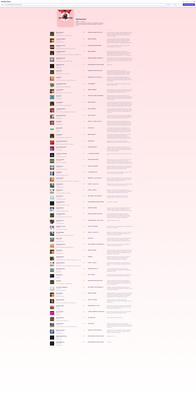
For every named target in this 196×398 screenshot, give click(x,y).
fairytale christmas (60, 207)
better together (59, 127)
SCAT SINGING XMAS (91, 317)
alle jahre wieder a (60, 32)
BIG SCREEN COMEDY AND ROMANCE (94, 45)
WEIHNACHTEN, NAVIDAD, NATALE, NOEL (95, 32)
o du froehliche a (59, 102)
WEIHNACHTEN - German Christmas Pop (95, 77)
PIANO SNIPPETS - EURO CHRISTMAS (94, 195)
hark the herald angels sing (61, 141)
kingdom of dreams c (60, 330)
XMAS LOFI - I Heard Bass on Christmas (95, 121)
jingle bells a (58, 77)
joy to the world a (59, 89)
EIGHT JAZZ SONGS (91, 274)
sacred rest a (59, 121)
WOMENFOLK (90, 256)
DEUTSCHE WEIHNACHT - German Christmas (95, 220)
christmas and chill (60, 305)
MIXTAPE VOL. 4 (91, 238)
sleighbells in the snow (60, 226)
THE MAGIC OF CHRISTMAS (93, 226)
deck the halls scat (60, 317)
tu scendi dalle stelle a (60, 213)
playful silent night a (60, 299)
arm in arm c (58, 95)
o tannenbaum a (59, 134)
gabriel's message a (60, 256)
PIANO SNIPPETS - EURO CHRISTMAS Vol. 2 (96, 287)
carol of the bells (59, 311)
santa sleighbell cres (60, 342)
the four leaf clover (60, 159)
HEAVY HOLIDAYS (91, 323)
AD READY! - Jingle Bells (92, 262)
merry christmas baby (60, 268)
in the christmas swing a (61, 83)
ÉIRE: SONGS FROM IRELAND (93, 159)
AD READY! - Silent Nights (92, 299)
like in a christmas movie (61, 147)
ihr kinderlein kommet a (60, 51)
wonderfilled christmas (60, 58)
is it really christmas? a (61, 108)
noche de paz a (59, 70)
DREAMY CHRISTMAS (91, 51)
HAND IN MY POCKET (91, 115)
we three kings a (59, 293)
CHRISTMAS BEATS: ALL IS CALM (94, 305)
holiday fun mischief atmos (61, 336)
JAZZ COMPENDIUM (91, 83)
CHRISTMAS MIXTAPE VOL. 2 (93, 268)
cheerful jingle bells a (60, 262)
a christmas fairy (59, 184)
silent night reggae (60, 232)
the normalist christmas (61, 115)
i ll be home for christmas (61, 153)
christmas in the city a (60, 45)
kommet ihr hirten (59, 220)
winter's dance (59, 238)
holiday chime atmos (60, 64)
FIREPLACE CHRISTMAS (92, 89)
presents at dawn (59, 166)
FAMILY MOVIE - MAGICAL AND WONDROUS (95, 95)
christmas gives (59, 274)
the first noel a (59, 250)
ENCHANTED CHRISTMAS (92, 207)
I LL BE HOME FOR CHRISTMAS (93, 153)
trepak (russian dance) (60, 244)
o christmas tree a (60, 323)
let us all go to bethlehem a (61, 287)
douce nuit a (58, 280)
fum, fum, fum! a (59, 195)
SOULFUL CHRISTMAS (92, 108)
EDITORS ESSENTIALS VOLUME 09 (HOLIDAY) (96, 64)
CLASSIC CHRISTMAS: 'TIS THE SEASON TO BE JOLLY (96, 244)
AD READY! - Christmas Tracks (93, 232)
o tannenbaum (59, 172)
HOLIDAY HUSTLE (91, 127)
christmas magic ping (60, 201)
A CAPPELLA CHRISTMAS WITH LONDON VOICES (96, 311)
